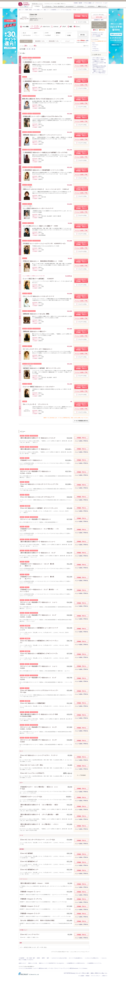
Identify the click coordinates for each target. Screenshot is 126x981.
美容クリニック (102, 6)
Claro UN (33, 14)
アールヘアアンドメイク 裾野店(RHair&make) (68, 968)
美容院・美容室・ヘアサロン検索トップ (84, 3)
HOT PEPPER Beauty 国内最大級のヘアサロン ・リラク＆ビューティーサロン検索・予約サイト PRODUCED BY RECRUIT (24, 4)
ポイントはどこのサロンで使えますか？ (99, 63)
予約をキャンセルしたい (98, 69)
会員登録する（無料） (99, 19)
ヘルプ (105, 3)
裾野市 (43, 958)
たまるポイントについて (97, 32)
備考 (87, 40)
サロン (93, 43)
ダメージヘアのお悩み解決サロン (76, 958)
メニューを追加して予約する (81, 440)
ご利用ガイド (104, 975)
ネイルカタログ (70, 6)
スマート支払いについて (98, 57)
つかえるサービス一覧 (97, 34)
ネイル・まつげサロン (59, 6)
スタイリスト (95, 44)
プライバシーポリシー (95, 975)
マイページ (99, 3)
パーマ (46, 32)
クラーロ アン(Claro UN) (66, 9)
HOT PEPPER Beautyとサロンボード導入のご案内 (76, 973)
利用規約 (87, 975)
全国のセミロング (22, 963)
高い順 (33, 49)
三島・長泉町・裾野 (30, 958)
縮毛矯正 (58, 32)
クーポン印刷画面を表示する (81, 420)
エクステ (69, 32)
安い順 (28, 49)
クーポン (94, 46)
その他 (68, 35)
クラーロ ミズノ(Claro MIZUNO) (25, 968)
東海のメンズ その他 (32, 963)
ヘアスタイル (48, 6)
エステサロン (91, 6)
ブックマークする (82, 22)
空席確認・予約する (81, 16)
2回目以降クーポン (54, 41)
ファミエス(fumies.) (83, 968)
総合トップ (21, 9)
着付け (57, 35)
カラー (35, 32)
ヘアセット (36, 35)
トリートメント (27, 35)
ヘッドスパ (48, 35)
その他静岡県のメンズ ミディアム (94, 963)
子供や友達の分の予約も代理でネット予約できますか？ (99, 66)
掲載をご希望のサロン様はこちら (99, 973)
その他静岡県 (21, 958)
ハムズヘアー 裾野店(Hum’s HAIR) (40, 968)
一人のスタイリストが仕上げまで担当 (59, 958)
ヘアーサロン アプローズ (53, 968)
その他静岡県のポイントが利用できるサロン (76, 963)
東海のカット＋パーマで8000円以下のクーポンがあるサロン (51, 963)
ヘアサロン (37, 6)
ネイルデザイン (95, 50)
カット (24, 32)
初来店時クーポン (40, 41)
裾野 (48, 958)
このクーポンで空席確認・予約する (81, 61)
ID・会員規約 (81, 975)
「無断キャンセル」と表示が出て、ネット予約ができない (99, 71)
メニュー (67, 41)
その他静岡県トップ (54, 9)
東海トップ (46, 9)
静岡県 (38, 958)
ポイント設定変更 (96, 36)
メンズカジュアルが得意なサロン (92, 958)
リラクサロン (80, 6)
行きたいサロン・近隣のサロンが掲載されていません (99, 60)
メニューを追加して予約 (81, 65)
